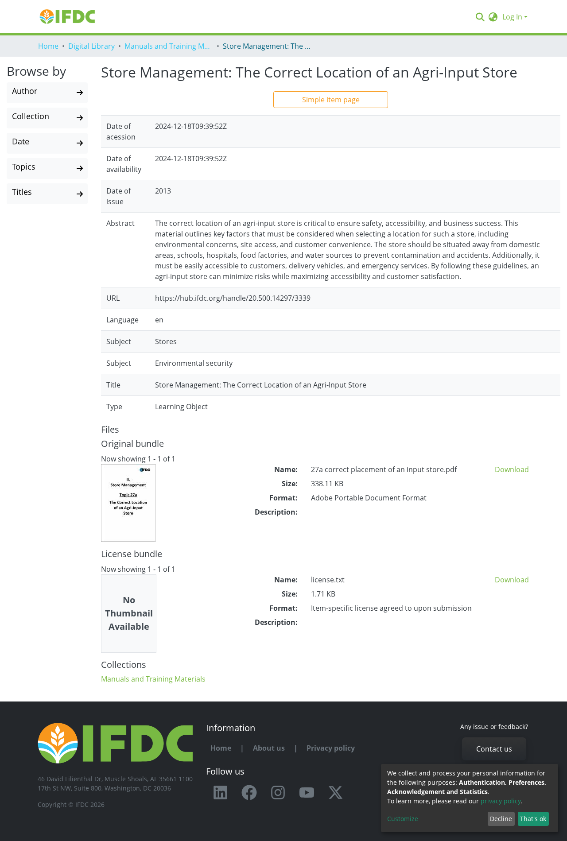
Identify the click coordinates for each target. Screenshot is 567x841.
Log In (512, 17)
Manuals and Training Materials (168, 46)
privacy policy (501, 801)
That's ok (533, 818)
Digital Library (91, 46)
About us (269, 748)
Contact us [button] (494, 749)
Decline (501, 818)
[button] (493, 17)
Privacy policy (331, 748)
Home (48, 46)
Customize (402, 818)
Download (512, 469)
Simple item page (331, 100)
